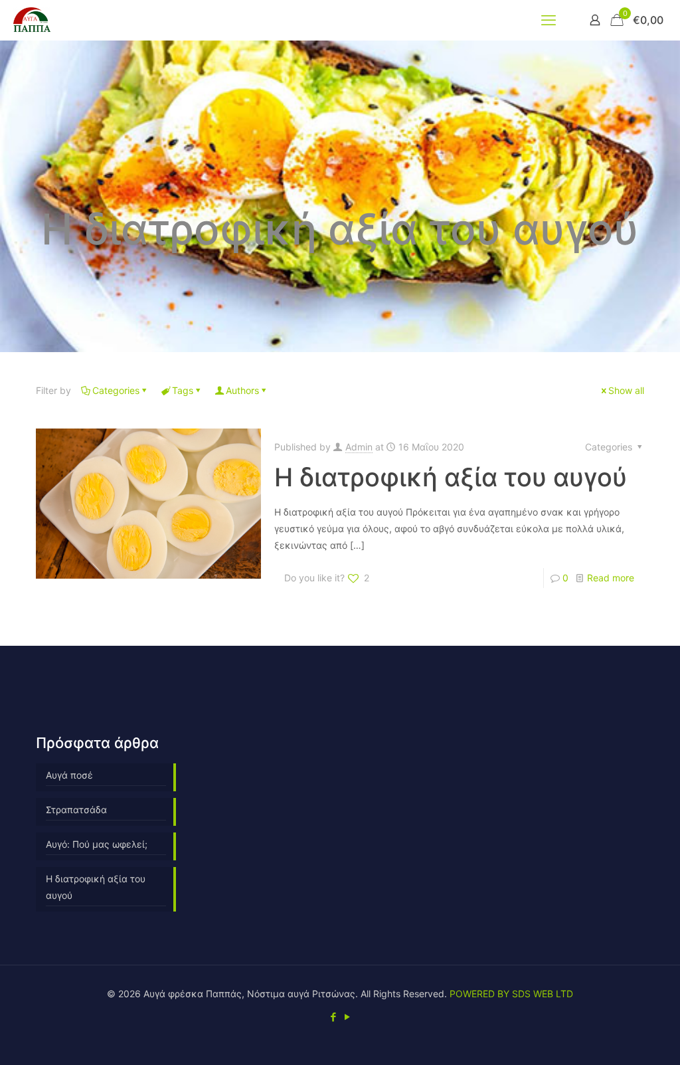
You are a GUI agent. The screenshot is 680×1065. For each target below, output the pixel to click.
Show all (626, 390)
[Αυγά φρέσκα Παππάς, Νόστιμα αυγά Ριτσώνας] (31, 20)
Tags (182, 390)
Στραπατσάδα (76, 809)
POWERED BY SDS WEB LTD (511, 993)
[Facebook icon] (333, 1017)
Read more (610, 577)
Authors (242, 390)
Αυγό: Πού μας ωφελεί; (96, 844)
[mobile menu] (548, 20)
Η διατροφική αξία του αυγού (450, 477)
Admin (359, 446)
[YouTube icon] (347, 1017)
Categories (115, 390)
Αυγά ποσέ (69, 775)
